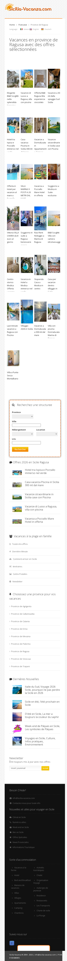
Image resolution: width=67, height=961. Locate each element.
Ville (14, 421)
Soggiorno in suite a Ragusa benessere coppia (27, 239)
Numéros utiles (19, 822)
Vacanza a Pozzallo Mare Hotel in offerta (39, 520)
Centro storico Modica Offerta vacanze (11, 285)
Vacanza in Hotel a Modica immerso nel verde (26, 285)
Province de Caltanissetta (22, 613)
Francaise (23, 24)
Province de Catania (20, 621)
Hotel (16, 875)
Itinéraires (17, 566)
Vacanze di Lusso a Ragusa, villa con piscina (41, 508)
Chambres (19, 913)
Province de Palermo (21, 643)
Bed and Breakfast (22, 880)
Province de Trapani (20, 666)
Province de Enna (19, 628)
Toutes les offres (20, 544)
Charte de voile (43, 910)
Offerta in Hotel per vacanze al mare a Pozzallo (12, 192)
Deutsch (48, 29)
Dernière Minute (20, 551)
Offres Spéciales (20, 837)
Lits (14, 439)
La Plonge (41, 915)
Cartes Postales (20, 574)
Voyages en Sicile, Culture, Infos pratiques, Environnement (40, 741)
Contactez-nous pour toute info (26, 803)
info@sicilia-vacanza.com (24, 798)
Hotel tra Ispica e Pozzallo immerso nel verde (13, 145)
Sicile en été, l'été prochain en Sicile (42, 703)
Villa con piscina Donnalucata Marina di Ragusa (54, 332)
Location (40, 429)
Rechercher (20, 449)
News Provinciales (21, 842)
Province (16, 412)
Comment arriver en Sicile (25, 559)
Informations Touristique (24, 847)
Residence (41, 895)
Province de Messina (20, 636)
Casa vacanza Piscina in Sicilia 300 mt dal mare (26, 145)
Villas (16, 893)
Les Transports (43, 905)
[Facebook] (11, 944)
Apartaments (20, 903)
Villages (17, 898)
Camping (18, 908)
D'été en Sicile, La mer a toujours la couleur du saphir (42, 715)
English (36, 29)
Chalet (39, 875)
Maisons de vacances (17, 886)
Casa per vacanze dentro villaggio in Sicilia (52, 285)
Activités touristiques (38, 869)
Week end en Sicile (21, 827)
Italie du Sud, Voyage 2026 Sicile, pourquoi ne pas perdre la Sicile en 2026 (42, 690)
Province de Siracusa (21, 658)
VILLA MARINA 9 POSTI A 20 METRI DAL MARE (26, 192)
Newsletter (17, 581)
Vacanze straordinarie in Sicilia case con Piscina (39, 496)
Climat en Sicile (19, 817)
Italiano (27, 29)
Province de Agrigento (21, 606)
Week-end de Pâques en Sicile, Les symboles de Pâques (42, 727)
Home (12, 24)
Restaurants (42, 900)
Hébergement (19, 429)
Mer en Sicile (18, 832)
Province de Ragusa (20, 651)
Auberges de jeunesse (40, 889)
